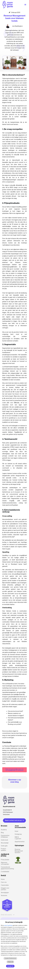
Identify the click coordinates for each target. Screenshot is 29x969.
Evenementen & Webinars (5, 836)
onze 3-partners (8, 925)
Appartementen (19, 841)
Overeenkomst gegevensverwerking (5, 868)
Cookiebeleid (5, 871)
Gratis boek (4, 840)
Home (3, 879)
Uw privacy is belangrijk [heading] (14, 922)
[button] (25, 4)
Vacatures (4, 895)
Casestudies (5, 885)
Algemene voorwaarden (5, 863)
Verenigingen (5, 892)
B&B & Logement (18, 838)
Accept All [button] (10, 966)
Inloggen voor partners (5, 888)
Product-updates (3, 849)
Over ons (4, 882)
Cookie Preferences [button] (10, 958)
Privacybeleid (5, 859)
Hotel (16, 831)
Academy (4, 829)
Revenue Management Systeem (19, 850)
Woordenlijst (5, 843)
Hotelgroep (18, 834)
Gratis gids (4, 846)
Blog (2, 832)
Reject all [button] (10, 962)
